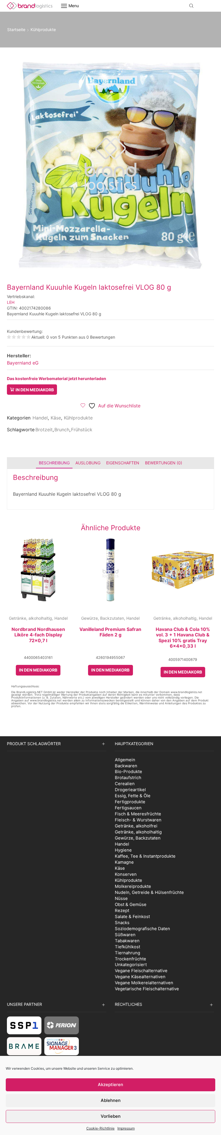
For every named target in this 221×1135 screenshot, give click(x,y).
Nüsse (121, 898)
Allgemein (125, 759)
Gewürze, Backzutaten (102, 618)
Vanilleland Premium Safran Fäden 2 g (110, 632)
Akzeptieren (110, 1084)
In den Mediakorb (35, 389)
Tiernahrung (127, 952)
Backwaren (126, 765)
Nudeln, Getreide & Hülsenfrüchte (149, 892)
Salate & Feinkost (132, 916)
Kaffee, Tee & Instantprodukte (145, 856)
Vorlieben (111, 1116)
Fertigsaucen (128, 807)
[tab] (54, 462)
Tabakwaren (127, 940)
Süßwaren (125, 934)
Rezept (122, 910)
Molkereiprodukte (133, 886)
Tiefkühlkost (127, 946)
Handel (40, 418)
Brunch (61, 429)
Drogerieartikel (130, 789)
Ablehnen (111, 1100)
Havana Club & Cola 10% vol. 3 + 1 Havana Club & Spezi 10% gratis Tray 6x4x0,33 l (183, 637)
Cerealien (125, 783)
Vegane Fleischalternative (141, 970)
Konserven (126, 874)
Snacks (122, 922)
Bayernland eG (23, 363)
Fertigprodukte (130, 801)
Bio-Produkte (128, 771)
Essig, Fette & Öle (132, 795)
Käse (56, 418)
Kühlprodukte (43, 29)
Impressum (126, 1128)
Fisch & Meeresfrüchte (138, 814)
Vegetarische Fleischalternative (147, 988)
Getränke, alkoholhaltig (30, 618)
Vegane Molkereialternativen (144, 982)
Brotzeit (44, 429)
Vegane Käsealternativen (140, 976)
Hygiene (123, 850)
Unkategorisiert (131, 964)
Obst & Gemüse (130, 904)
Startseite (16, 29)
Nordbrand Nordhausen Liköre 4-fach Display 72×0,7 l (38, 635)
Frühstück (81, 429)
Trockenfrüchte (130, 959)
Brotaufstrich (128, 777)
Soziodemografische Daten (142, 928)
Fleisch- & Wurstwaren (138, 820)
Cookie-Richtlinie (100, 1128)
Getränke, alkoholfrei (136, 826)
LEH (10, 302)
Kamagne (124, 862)
